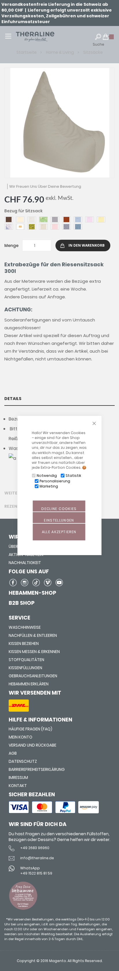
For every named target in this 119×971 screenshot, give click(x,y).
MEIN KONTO (20, 737)
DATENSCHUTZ (23, 761)
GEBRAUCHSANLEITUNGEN (33, 676)
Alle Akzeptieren (59, 531)
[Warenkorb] (108, 39)
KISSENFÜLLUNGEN (25, 668)
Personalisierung (55, 481)
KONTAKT (18, 785)
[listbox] (59, 224)
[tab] (59, 398)
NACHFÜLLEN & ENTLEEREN (33, 635)
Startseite (27, 52)
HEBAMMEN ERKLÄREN (29, 684)
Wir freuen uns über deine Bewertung (45, 186)
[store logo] (43, 37)
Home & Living (60, 52)
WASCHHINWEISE (25, 627)
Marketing (49, 486)
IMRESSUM (18, 777)
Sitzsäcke (93, 52)
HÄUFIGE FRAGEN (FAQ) (30, 729)
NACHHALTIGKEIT (25, 563)
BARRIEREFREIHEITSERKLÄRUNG (37, 769)
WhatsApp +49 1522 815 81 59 (36, 870)
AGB (13, 753)
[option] (8, 219)
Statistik (73, 475)
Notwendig (47, 475)
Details (12, 398)
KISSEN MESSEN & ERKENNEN (34, 651)
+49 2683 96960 (34, 847)
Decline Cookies (59, 508)
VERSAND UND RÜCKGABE (32, 745)
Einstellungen (59, 520)
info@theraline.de (37, 857)
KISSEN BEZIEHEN (24, 643)
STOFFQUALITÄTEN (26, 660)
